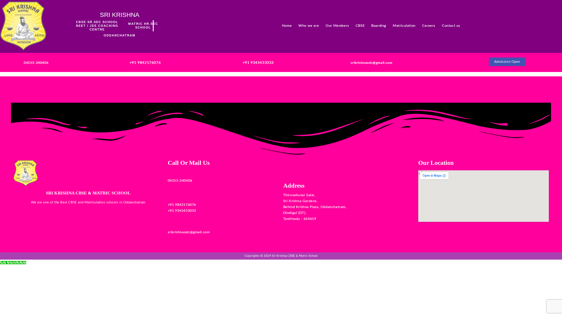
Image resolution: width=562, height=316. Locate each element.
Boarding (378, 25)
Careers (428, 25)
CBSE (360, 25)
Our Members (337, 25)
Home (287, 25)
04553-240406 (36, 63)
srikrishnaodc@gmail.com (371, 63)
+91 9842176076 (145, 63)
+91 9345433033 (258, 63)
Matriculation (404, 25)
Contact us (451, 25)
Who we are (308, 25)
